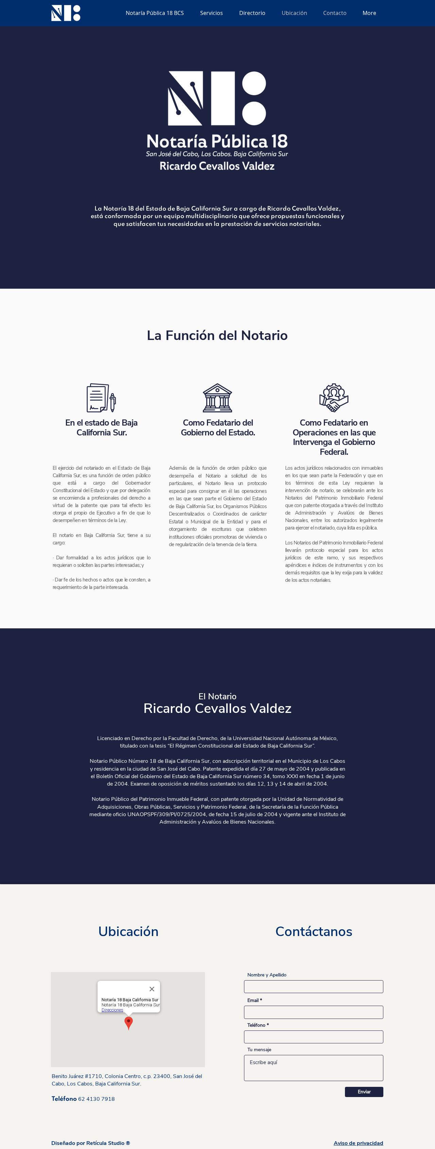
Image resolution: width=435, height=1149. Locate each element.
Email (253, 1000)
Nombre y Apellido (266, 975)
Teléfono (256, 1025)
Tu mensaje (259, 1049)
